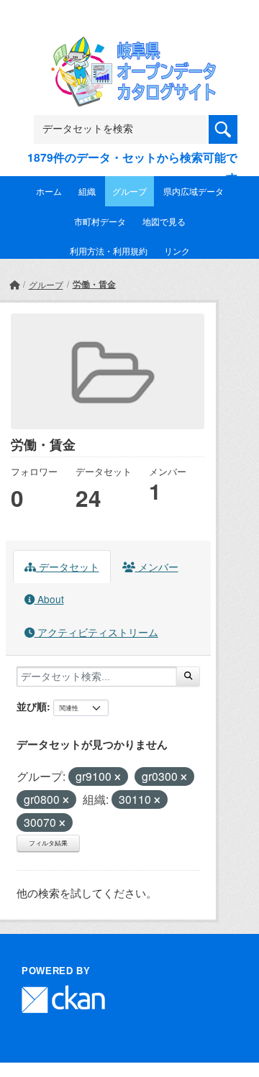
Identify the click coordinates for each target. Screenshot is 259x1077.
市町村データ (100, 221)
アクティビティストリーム (96, 632)
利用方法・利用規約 (108, 250)
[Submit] (188, 676)
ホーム (49, 191)
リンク (177, 250)
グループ (129, 191)
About (49, 599)
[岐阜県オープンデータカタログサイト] (129, 45)
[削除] (117, 777)
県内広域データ (193, 191)
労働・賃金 (94, 284)
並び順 (32, 706)
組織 (87, 191)
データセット (67, 566)
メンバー (156, 566)
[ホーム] (14, 284)
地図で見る (164, 221)
